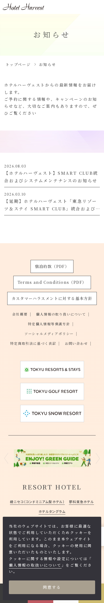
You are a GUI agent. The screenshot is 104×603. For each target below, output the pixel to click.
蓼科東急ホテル (81, 501)
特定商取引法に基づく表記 (33, 343)
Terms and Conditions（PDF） (52, 282)
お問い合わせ (76, 343)
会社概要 (19, 314)
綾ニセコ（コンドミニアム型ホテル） (37, 501)
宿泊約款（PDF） (52, 266)
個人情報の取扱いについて (35, 565)
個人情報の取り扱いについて (61, 314)
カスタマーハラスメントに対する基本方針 (52, 298)
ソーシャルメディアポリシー (49, 333)
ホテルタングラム (52, 511)
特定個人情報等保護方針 (49, 323)
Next (98, 458)
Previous (6, 458)
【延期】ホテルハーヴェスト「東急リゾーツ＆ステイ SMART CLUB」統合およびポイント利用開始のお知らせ (50, 208)
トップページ (18, 64)
